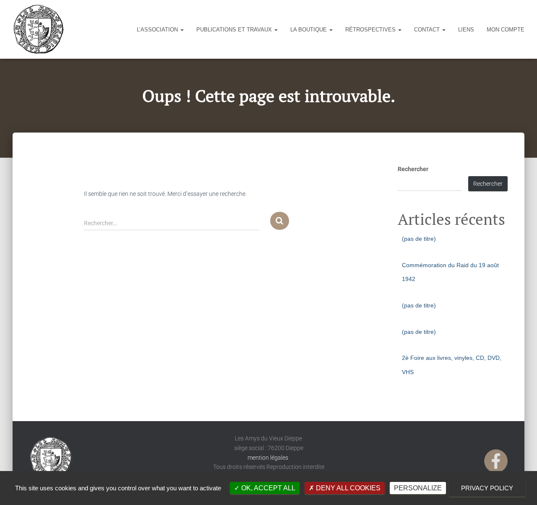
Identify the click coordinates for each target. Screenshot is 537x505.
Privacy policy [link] (487, 488)
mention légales (268, 457)
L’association (158, 29)
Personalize (418, 488)
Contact (427, 29)
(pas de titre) (419, 238)
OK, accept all (267, 488)
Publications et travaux (235, 29)
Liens (466, 29)
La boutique (309, 29)
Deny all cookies (347, 488)
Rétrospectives (371, 29)
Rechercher (413, 169)
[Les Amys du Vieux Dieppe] (38, 29)
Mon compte (505, 29)
